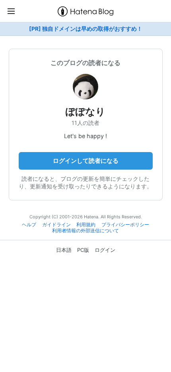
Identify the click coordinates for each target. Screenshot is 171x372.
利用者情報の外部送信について (85, 230)
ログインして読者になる (86, 160)
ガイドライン (56, 225)
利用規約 (85, 225)
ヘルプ (29, 225)
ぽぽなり (85, 111)
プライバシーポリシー (125, 225)
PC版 (83, 250)
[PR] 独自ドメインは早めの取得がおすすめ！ (85, 29)
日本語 (64, 250)
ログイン (105, 250)
